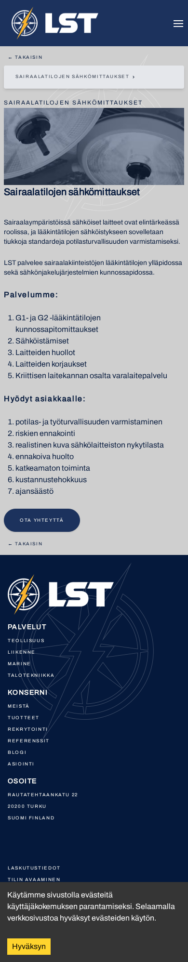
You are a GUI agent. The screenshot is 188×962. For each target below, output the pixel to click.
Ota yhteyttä (42, 520)
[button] (94, 77)
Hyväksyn (29, 946)
